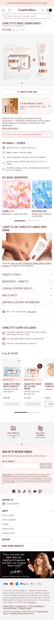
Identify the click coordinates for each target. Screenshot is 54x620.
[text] (12, 404)
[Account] (42, 10)
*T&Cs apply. (7, 474)
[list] (27, 60)
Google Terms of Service (20, 613)
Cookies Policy (8, 533)
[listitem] (27, 60)
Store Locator (8, 515)
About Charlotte (9, 520)
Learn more (31, 311)
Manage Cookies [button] (25, 608)
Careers (5, 524)
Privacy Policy (10, 482)
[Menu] (3, 10)
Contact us (32, 602)
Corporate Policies (10, 608)
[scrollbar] (27, 412)
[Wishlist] (9, 10)
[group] (16, 198)
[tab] (21, 83)
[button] (5, 16)
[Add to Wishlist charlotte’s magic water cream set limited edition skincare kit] (19, 361)
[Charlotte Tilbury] (27, 10)
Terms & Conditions (36, 606)
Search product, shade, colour (21, 16)
